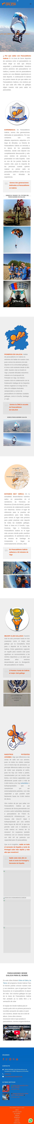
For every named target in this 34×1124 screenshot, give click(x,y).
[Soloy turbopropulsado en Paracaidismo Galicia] (17, 912)
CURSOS (17, 1119)
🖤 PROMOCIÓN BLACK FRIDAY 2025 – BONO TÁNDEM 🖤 (19, 1094)
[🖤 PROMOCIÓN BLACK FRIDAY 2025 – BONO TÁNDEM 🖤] (5, 1096)
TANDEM (17, 1115)
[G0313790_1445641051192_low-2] (17, 294)
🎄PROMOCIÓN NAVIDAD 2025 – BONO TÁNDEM (20, 1086)
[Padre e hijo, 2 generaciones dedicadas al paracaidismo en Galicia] (17, 212)
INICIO (17, 1110)
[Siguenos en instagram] (10, 1059)
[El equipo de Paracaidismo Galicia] (17, 267)
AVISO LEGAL (17, 1122)
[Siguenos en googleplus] (7, 1059)
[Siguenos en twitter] (14, 1059)
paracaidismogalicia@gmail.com (13, 1076)
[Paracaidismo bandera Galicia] (17, 439)
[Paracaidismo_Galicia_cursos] (17, 568)
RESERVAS (17, 1117)
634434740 (8, 1074)
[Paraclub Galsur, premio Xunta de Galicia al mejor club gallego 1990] (17, 686)
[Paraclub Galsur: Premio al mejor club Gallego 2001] (17, 700)
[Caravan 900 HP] (17, 883)
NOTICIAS (17, 1121)
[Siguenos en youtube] (17, 1059)
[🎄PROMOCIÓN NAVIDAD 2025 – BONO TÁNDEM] (5, 1088)
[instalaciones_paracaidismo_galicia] (17, 898)
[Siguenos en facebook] (3, 1059)
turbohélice (24, 783)
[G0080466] (17, 426)
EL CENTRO (17, 1113)
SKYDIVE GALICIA (17, 1111)
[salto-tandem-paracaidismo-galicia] (17, 581)
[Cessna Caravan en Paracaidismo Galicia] (17, 939)
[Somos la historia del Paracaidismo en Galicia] (17, 239)
